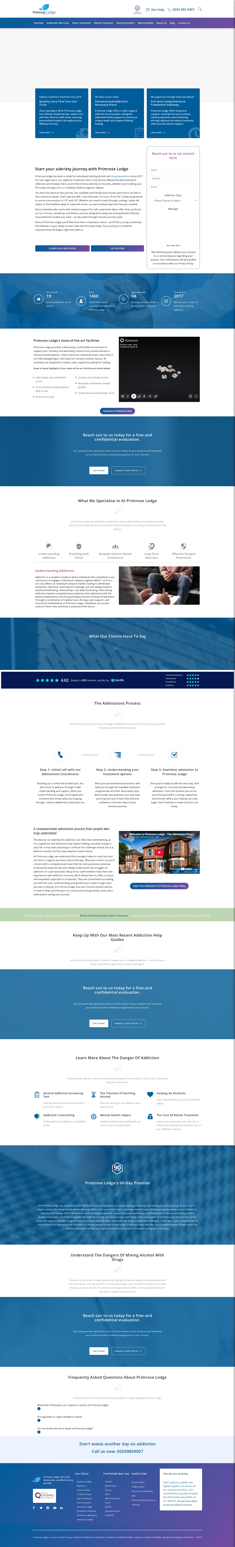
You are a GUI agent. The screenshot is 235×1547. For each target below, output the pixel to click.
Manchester (111, 1485)
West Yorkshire (112, 1498)
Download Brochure (62, 248)
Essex (107, 1502)
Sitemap (136, 1504)
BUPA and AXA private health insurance (104, 915)
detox (59, 187)
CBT (66, 200)
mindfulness (78, 1213)
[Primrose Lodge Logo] (44, 9)
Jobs (134, 1495)
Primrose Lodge (84, 1507)
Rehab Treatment (103, 22)
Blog (172, 22)
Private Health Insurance (144, 1500)
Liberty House (83, 1490)
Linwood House (84, 1494)
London (108, 1481)
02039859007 (130, 1451)
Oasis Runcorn (84, 1502)
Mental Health (145, 22)
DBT (76, 200)
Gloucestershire (112, 1511)
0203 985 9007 (184, 9)
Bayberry (81, 1485)
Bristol (108, 1507)
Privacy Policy (138, 1482)
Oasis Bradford (84, 1498)
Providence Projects (86, 1511)
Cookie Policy (138, 1486)
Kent (107, 1494)
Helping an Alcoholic (171, 1093)
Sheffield (109, 1515)
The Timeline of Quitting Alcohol (117, 1094)
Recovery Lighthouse (87, 1515)
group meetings (43, 213)
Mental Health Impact (115, 1115)
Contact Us (184, 22)
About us (162, 22)
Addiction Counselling (59, 1115)
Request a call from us (126, 470)
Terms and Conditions (142, 1491)
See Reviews (117, 248)
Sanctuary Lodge (85, 1519)
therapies (104, 196)
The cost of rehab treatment (178, 1115)
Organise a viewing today (117, 411)
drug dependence (121, 176)
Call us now (99, 470)
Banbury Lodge (84, 1481)
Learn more (45, 132)
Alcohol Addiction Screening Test (63, 1094)
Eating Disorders (125, 22)
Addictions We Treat (58, 22)
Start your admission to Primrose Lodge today (159, 886)
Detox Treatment (81, 22)
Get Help (157, 9)
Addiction (107, 580)
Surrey (108, 1490)
